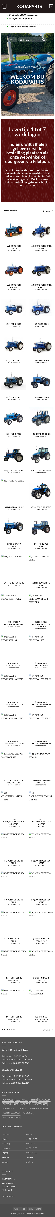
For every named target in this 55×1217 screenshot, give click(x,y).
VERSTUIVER (28, 1113)
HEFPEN (33, 1100)
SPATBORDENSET (40, 1104)
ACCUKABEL (8, 1100)
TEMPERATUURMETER (39, 1108)
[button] (4, 6)
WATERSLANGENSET (11, 1117)
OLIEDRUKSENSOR (10, 1104)
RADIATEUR (25, 1104)
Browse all (47, 211)
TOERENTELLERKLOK (11, 1113)
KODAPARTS (27, 6)
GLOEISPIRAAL (21, 1100)
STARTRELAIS (22, 1108)
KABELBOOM (44, 1100)
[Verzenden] (43, 39)
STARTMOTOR (8, 1108)
